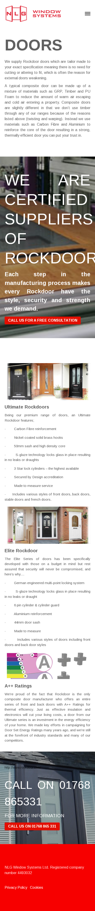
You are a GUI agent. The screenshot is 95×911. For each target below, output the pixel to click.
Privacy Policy (16, 887)
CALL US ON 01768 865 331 (32, 826)
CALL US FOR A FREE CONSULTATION (42, 320)
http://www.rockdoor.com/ (23, 767)
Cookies (36, 887)
